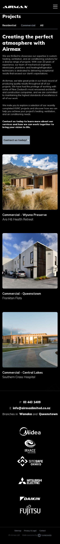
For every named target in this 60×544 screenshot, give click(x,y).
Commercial (28, 25)
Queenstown (48, 414)
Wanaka (25, 414)
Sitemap (17, 531)
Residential (9, 25)
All (41, 25)
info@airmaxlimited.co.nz (31, 408)
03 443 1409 (31, 402)
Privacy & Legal (30, 531)
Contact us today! (15, 140)
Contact (42, 531)
